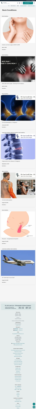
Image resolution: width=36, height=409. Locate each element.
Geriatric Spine (18, 372)
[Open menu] (34, 3)
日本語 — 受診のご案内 (18, 389)
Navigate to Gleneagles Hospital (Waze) (18, 343)
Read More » (4, 49)
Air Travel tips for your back (8, 277)
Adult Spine (18, 371)
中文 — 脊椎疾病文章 (18, 386)
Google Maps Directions (18, 344)
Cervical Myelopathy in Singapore (9, 122)
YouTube (18, 393)
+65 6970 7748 (33, 0)
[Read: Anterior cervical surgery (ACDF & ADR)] (18, 30)
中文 (8, 5)
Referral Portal (18, 399)
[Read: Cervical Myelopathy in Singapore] (18, 107)
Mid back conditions (14, 132)
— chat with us (18, 328)
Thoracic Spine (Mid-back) (18, 361)
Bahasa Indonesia (13, 5)
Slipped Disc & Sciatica (18, 351)
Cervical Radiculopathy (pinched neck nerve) (18, 350)
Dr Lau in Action (18, 406)
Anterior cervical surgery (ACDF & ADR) (11, 44)
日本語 (18, 5)
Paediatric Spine (18, 368)
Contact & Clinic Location (31, 5)
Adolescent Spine (18, 369)
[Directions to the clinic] (22, 3)
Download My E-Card (18, 401)
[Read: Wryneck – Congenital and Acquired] (18, 224)
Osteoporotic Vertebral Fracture (18, 353)
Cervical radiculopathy (7, 200)
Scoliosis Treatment (18, 354)
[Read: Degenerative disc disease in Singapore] (18, 146)
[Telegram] (20, 3)
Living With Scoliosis (18, 379)
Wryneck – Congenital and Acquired (10, 238)
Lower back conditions (6, 132)
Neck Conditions (5, 16)
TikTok (18, 396)
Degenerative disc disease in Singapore (11, 161)
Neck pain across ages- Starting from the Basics (13, 83)
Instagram (18, 394)
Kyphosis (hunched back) (18, 356)
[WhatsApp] (18, 3)
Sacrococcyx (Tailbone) (18, 364)
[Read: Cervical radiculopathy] (18, 185)
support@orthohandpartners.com (18, 333)
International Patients (23, 5)
